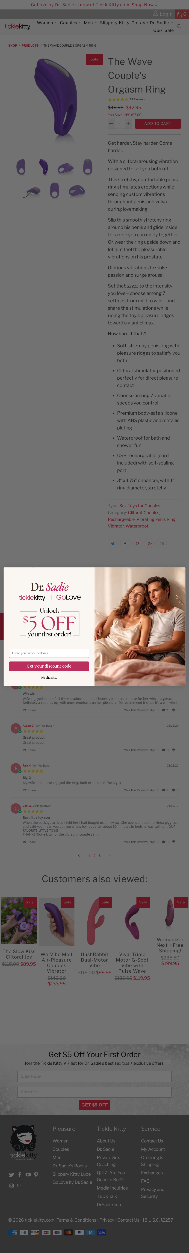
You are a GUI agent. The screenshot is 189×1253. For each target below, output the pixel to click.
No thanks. (49, 677)
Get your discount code (49, 666)
